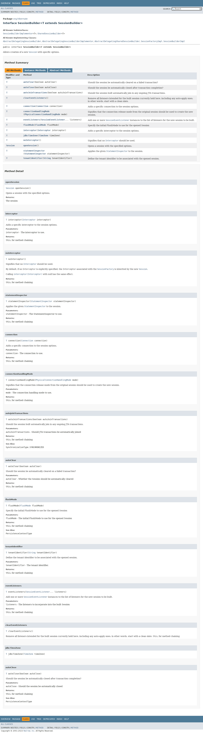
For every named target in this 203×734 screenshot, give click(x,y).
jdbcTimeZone (30, 135)
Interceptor (44, 130)
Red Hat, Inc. (29, 731)
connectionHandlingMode (36, 111)
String (47, 158)
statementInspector (34, 151)
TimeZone (43, 135)
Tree (39, 3)
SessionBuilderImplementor (18, 33)
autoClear (28, 82)
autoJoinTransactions (35, 92)
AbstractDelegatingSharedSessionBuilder (117, 41)
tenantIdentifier (32, 158)
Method (39, 12)
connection (29, 106)
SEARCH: (167, 9)
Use (33, 3)
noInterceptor (31, 140)
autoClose (28, 87)
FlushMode (40, 125)
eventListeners (31, 120)
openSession (29, 145)
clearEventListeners (34, 98)
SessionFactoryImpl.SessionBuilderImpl (163, 41)
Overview (5, 3)
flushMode (28, 125)
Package (16, 3)
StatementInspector (35, 153)
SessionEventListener (53, 120)
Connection (42, 106)
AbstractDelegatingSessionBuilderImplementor (67, 41)
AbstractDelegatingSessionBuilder (22, 41)
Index (59, 3)
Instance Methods (35, 70)
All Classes (7, 8)
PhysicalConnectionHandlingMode (42, 114)
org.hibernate (20, 19)
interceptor (29, 130)
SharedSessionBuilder (49, 33)
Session (10, 145)
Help (66, 3)
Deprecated (49, 3)
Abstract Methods (60, 70)
